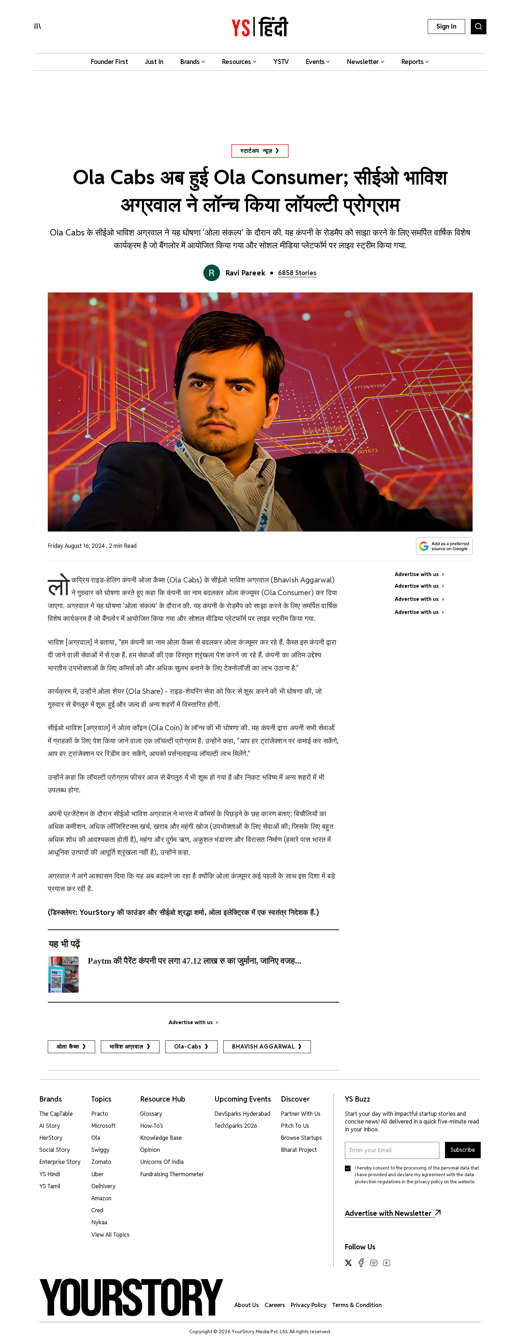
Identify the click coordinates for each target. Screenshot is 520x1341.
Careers (275, 1305)
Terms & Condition (357, 1305)
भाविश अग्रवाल (126, 1046)
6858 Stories (297, 273)
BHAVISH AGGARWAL (263, 1046)
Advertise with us (191, 1022)
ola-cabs (188, 1046)
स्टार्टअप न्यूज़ (256, 151)
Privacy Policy (309, 1305)
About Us (247, 1305)
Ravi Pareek (246, 273)
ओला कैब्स (68, 1046)
